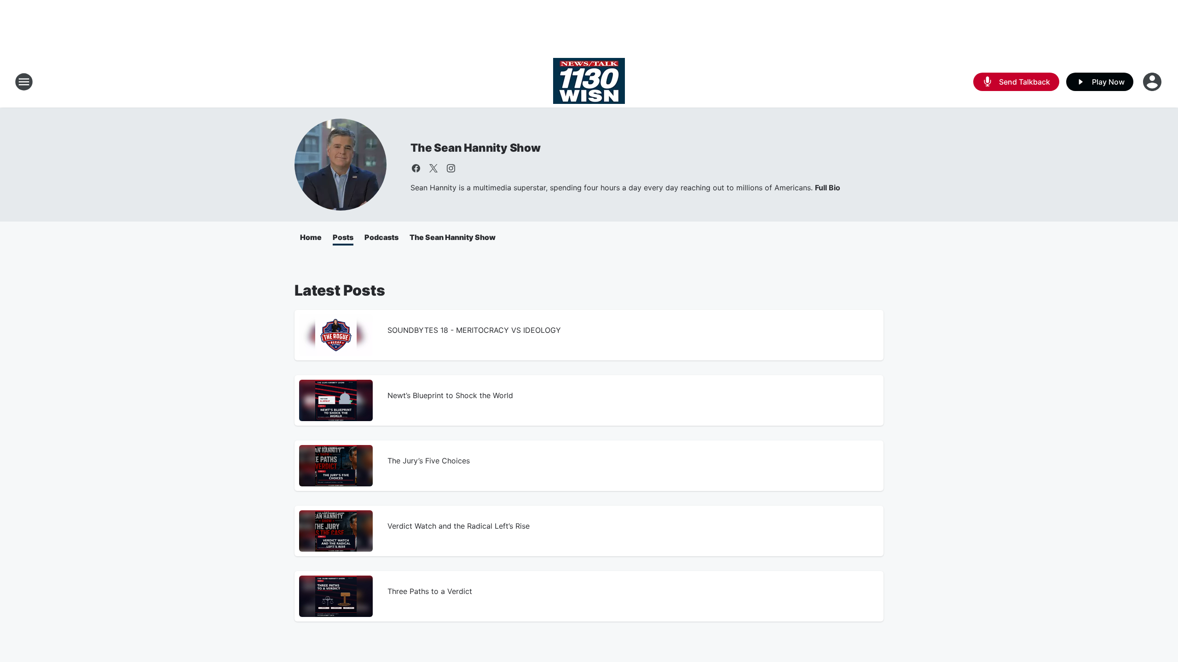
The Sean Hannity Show (475, 147)
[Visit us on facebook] (416, 168)
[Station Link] (589, 82)
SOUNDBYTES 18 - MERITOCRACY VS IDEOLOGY (474, 330)
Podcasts (381, 237)
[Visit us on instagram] (450, 168)
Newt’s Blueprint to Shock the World (450, 395)
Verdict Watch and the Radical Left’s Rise (458, 526)
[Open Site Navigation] (24, 82)
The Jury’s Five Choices (428, 460)
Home (311, 237)
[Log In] (1153, 82)
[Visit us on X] (433, 168)
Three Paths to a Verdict (429, 591)
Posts (343, 237)
